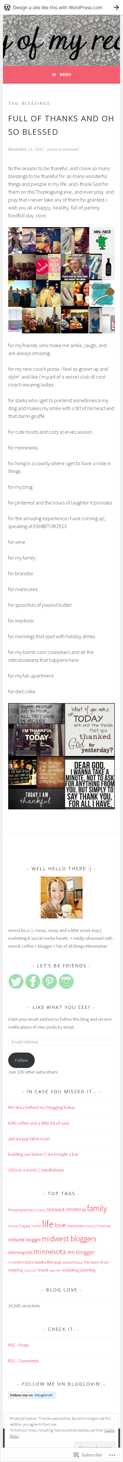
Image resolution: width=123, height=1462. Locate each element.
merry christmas (98, 1225)
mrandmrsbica (21, 1262)
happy (25, 1226)
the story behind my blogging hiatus (41, 1107)
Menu (65, 74)
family (97, 1208)
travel (43, 1270)
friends (13, 1226)
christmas (75, 1209)
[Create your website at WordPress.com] (61, 7)
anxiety (41, 1210)
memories (75, 1226)
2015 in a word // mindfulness (36, 1170)
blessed (55, 1209)
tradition (30, 1270)
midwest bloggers (69, 1238)
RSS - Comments (23, 1361)
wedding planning (78, 1270)
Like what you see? (61, 1007)
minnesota (49, 1251)
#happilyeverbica (21, 1209)
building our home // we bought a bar (43, 1154)
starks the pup (48, 1262)
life (47, 1224)
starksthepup (72, 1262)
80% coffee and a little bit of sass (38, 1123)
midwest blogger (24, 1239)
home (36, 1225)
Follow (21, 1060)
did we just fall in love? (29, 1139)
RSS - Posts (18, 1345)
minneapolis (20, 1252)
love (60, 1225)
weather (55, 1270)
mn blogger (81, 1252)
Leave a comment (63, 149)
